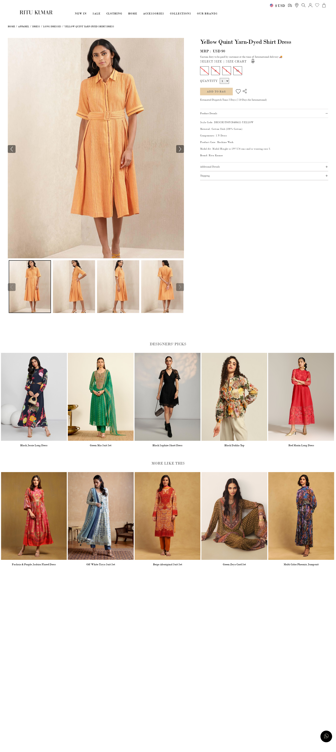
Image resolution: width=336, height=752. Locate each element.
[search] (290, 5)
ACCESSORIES (153, 13)
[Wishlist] (238, 91)
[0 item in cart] (324, 5)
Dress (36, 26)
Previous (12, 287)
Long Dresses (52, 26)
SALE (97, 13)
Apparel (23, 26)
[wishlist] (317, 5)
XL (238, 70)
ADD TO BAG (216, 91)
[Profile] (310, 5)
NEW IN (81, 13)
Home (11, 26)
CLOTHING (114, 13)
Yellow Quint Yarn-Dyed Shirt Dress (89, 26)
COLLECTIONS (180, 13)
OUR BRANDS (207, 13)
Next (180, 287)
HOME (132, 13)
